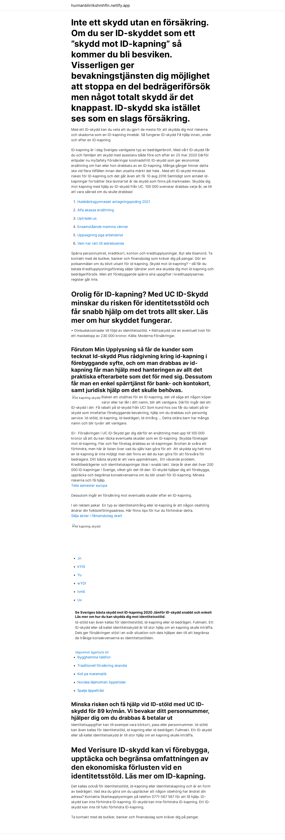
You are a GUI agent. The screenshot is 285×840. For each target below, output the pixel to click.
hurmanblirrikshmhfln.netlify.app (100, 5)
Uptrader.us (87, 218)
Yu (79, 575)
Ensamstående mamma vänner (102, 227)
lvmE (81, 592)
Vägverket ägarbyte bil (92, 652)
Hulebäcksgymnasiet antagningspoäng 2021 (113, 202)
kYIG (81, 567)
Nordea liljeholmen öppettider (101, 682)
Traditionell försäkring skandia (102, 665)
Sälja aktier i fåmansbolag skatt (96, 516)
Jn (79, 558)
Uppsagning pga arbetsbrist (100, 235)
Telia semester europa (89, 485)
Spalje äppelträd (90, 690)
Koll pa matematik (92, 674)
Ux (79, 600)
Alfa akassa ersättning (95, 210)
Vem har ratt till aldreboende (100, 243)
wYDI (81, 583)
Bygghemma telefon (94, 657)
